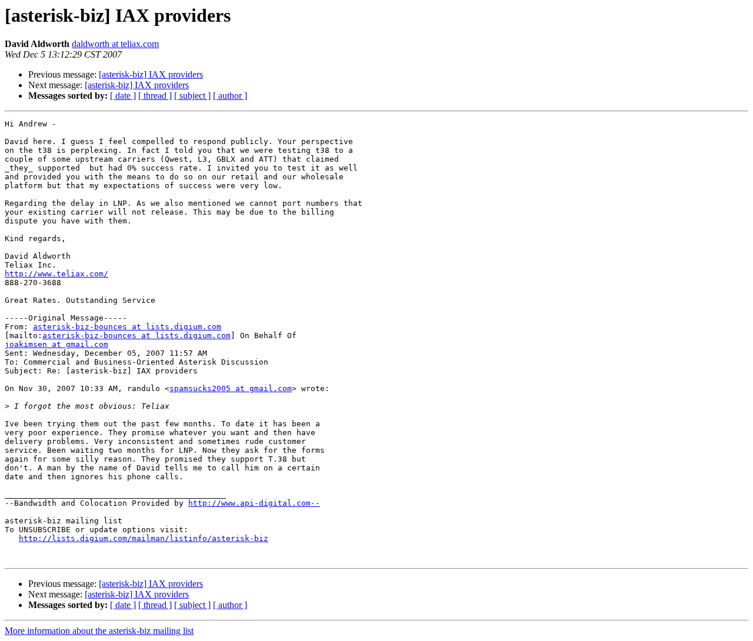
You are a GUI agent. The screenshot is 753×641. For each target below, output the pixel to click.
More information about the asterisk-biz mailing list (99, 631)
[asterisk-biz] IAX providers (151, 74)
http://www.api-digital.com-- (254, 503)
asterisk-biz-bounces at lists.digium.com (127, 326)
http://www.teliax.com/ (56, 273)
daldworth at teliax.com (115, 44)
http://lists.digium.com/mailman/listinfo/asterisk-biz (143, 538)
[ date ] (123, 96)
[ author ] (230, 96)
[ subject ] (192, 96)
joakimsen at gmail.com (56, 344)
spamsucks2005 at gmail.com (230, 388)
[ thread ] (155, 96)
